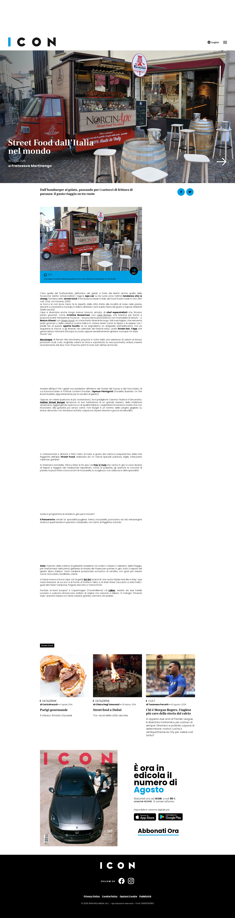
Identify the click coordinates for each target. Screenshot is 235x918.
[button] (222, 162)
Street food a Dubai (107, 710)
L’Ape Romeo (104, 315)
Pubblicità (145, 896)
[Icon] (32, 45)
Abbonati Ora (158, 831)
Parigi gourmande (54, 710)
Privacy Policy (92, 896)
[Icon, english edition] (213, 42)
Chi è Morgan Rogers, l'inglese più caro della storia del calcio (168, 712)
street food (47, 645)
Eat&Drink (49, 701)
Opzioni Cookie (128, 896)
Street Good (67, 320)
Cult (152, 701)
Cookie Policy (110, 896)
